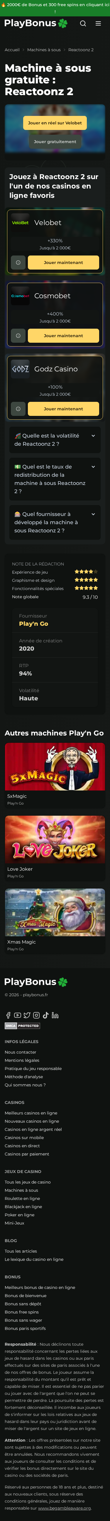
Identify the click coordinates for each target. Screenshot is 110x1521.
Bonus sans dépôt (23, 1303)
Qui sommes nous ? (25, 1085)
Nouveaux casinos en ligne (32, 1121)
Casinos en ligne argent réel (33, 1129)
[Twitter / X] (27, 1015)
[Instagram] (36, 1015)
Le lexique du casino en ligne (34, 1259)
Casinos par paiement (27, 1154)
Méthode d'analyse (24, 1076)
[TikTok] (45, 1015)
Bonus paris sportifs (25, 1328)
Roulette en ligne (22, 1198)
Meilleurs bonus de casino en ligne (40, 1287)
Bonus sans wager (23, 1320)
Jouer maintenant (63, 262)
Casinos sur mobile (24, 1137)
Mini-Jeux (14, 1223)
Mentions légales (22, 1060)
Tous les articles (21, 1251)
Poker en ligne (19, 1215)
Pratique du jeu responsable (33, 1068)
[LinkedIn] (55, 1015)
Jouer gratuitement (55, 141)
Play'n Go (33, 623)
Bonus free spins (22, 1312)
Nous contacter (20, 1052)
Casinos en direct (22, 1145)
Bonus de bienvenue (25, 1295)
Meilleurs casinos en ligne (31, 1113)
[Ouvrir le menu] (98, 23)
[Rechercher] (83, 23)
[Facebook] (8, 1015)
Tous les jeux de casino (28, 1182)
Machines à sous (44, 49)
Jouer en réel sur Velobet (55, 123)
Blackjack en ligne (23, 1206)
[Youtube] (17, 1015)
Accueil (12, 49)
